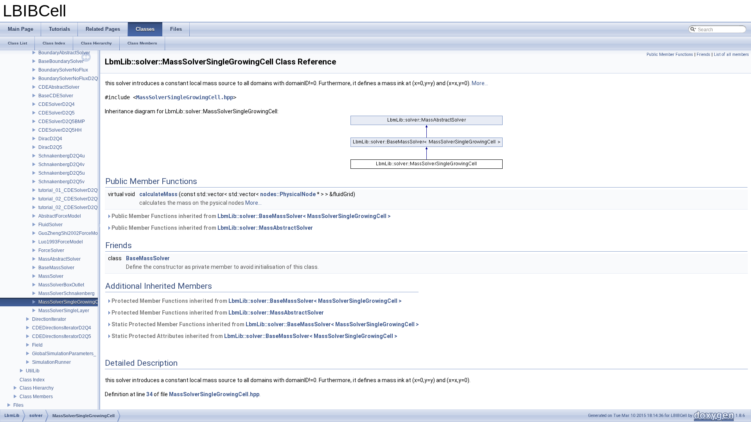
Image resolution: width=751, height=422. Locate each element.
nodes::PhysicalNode (288, 194)
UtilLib (33, 371)
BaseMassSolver (56, 267)
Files (18, 405)
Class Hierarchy (37, 388)
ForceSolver (51, 250)
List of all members (731, 54)
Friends (703, 54)
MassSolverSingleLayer (63, 310)
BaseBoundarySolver (61, 61)
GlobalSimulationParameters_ (64, 353)
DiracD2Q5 (50, 147)
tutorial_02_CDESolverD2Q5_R (72, 207)
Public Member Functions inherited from (250, 216)
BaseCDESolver (55, 95)
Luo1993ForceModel (60, 242)
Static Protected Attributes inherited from (253, 336)
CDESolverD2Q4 (56, 104)
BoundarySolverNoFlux (63, 70)
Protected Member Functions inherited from (256, 301)
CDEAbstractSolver (58, 87)
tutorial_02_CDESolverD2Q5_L (72, 199)
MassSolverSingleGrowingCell (71, 302)
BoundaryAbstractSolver (64, 52)
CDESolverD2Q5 (56, 113)
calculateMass (158, 194)
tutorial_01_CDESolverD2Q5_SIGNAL (79, 190)
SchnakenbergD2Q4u (61, 156)
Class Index (32, 380)
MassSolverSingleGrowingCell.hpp (184, 97)
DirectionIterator (49, 319)
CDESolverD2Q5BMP (61, 121)
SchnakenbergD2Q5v (61, 181)
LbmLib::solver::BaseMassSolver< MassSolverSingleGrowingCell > (304, 216)
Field (37, 345)
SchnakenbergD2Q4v (61, 164)
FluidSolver (50, 224)
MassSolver (50, 276)
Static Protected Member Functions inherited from (264, 324)
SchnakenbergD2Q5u (61, 173)
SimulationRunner (51, 362)
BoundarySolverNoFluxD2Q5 (69, 78)
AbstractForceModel (59, 216)
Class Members (36, 396)
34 (149, 394)
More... (480, 83)
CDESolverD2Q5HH (60, 130)
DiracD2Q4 (50, 138)
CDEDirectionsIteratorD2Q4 (61, 328)
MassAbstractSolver (59, 259)
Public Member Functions (670, 54)
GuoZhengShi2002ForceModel (71, 233)
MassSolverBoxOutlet (61, 285)
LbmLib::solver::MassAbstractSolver (265, 228)
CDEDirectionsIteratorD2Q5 (61, 336)
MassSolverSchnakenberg (66, 293)
